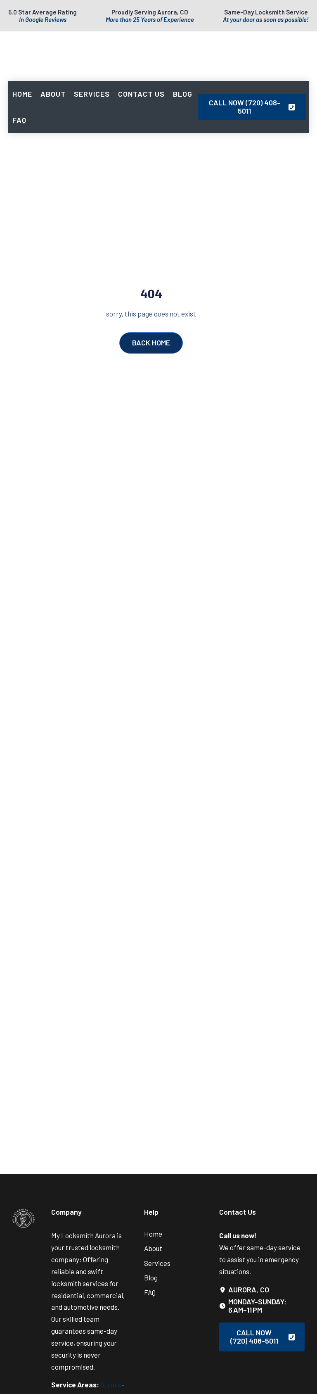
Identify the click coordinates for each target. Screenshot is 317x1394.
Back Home (151, 342)
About (53, 93)
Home (22, 93)
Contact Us (141, 93)
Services (92, 93)
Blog (182, 93)
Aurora (110, 1384)
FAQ (19, 119)
